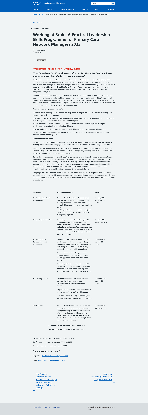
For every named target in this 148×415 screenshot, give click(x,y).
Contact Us (110, 9)
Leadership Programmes (66, 9)
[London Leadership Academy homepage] (37, 3)
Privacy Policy (37, 407)
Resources (85, 9)
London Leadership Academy (55, 3)
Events (97, 9)
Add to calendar (41, 60)
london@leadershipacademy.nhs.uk (51, 360)
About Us (49, 9)
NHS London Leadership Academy (55, 356)
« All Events (37, 22)
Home (36, 9)
